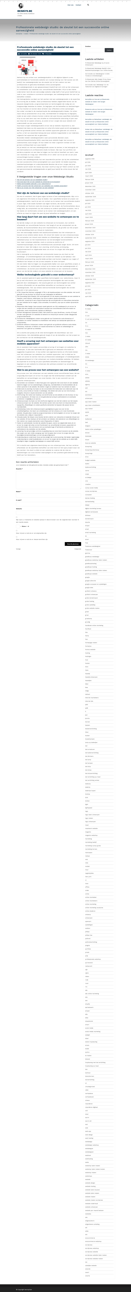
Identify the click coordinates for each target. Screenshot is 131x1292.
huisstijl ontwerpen (91, 677)
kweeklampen (90, 739)
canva (87, 470)
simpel (87, 1011)
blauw (87, 439)
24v (86, 350)
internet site (89, 701)
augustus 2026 (89, 159)
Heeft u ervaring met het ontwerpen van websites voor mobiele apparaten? (42, 186)
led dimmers (89, 756)
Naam (18, 491)
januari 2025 (89, 224)
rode (86, 980)
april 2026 (88, 172)
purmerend (89, 963)
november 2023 (90, 272)
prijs (86, 956)
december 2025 (90, 186)
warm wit (88, 1121)
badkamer (88, 419)
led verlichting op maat (92, 777)
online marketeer (91, 897)
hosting (87, 653)
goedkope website (91, 574)
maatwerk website (91, 828)
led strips (88, 770)
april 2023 (88, 296)
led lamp (88, 759)
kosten (87, 735)
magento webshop (91, 835)
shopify (87, 1004)
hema (87, 636)
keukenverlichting (91, 729)
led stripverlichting (91, 773)
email (87, 529)
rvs (86, 987)
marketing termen (91, 849)
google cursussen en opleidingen (96, 584)
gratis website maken (92, 608)
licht (86, 797)
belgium (87, 426)
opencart (88, 921)
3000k (87, 357)
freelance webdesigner (92, 546)
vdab (86, 1090)
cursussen (88, 495)
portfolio (88, 949)
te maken (88, 1055)
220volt (87, 343)
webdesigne (89, 1148)
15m (86, 333)
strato (87, 1045)
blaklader (88, 436)
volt (86, 1110)
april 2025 (88, 214)
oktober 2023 (89, 276)
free (86, 543)
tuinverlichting (89, 1080)
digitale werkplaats (91, 512)
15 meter (88, 329)
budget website (90, 460)
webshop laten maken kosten (95, 1169)
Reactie (19, 469)
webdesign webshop (92, 1145)
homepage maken (91, 642)
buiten (87, 464)
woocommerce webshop (93, 1241)
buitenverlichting (90, 467)
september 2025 (90, 196)
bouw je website (90, 443)
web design (89, 1135)
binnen (87, 433)
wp (86, 1262)
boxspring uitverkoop (92, 450)
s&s (86, 990)
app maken (89, 408)
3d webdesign (89, 360)
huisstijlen (88, 680)
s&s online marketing (92, 993)
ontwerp (88, 914)
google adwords (90, 581)
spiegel (87, 1035)
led (86, 746)
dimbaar (88, 515)
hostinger (88, 656)
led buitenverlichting (91, 753)
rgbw (87, 973)
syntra (87, 1052)
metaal (87, 856)
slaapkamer (89, 1021)
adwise (87, 381)
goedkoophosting (90, 563)
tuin (86, 1069)
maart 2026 (89, 176)
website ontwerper (91, 1207)
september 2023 (90, 279)
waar (87, 1114)
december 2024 (90, 227)
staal (86, 1038)
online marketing (90, 904)
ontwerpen (88, 918)
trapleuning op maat (92, 1066)
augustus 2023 (89, 283)
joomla (87, 718)
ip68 (86, 708)
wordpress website (91, 1252)
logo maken (89, 818)
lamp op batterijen (91, 742)
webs (87, 1162)
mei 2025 (88, 210)
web (86, 1128)
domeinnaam (89, 519)
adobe (87, 378)
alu (86, 391)
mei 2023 (88, 293)
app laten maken (91, 402)
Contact (78, 5)
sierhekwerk (89, 1007)
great (87, 612)
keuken (87, 725)
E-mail (19, 500)
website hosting (90, 1186)
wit (86, 1227)
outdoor (87, 928)
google (87, 577)
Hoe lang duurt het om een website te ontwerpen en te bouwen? (38, 182)
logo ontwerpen (90, 821)
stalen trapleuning (91, 1042)
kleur (87, 732)
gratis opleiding (90, 605)
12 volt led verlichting (92, 319)
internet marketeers (92, 698)
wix (86, 1234)
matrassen (88, 852)
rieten (87, 976)
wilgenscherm (89, 1221)
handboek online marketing (94, 625)
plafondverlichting (91, 942)
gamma (87, 553)
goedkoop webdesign (92, 556)
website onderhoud (91, 1203)
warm (87, 1117)
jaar (86, 715)
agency (87, 384)
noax (86, 883)
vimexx (87, 1100)
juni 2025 (88, 207)
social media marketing (92, 1031)
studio (26, 33)
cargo (87, 474)
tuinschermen (89, 1076)
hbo (86, 632)
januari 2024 (89, 265)
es (86, 536)
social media (89, 1028)
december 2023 (90, 269)
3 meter (87, 353)
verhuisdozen (89, 1097)
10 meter (88, 309)
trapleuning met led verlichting (95, 1062)
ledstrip (87, 787)
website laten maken (92, 1193)
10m (86, 312)
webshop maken (90, 1172)
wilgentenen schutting (92, 1224)
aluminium (88, 395)
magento (88, 832)
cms (86, 481)
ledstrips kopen (90, 790)
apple (87, 412)
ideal (86, 684)
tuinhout (87, 1073)
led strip (88, 766)
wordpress (88, 1245)
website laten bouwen (92, 1190)
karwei (87, 722)
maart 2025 (89, 217)
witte (86, 1231)
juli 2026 (87, 162)
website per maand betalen (94, 1210)
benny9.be (24, 11)
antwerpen (88, 398)
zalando (87, 1269)
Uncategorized (90, 1086)
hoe (86, 639)
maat (87, 825)
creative (87, 484)
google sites (89, 587)
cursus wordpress (91, 491)
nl (85, 880)
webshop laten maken (92, 1166)
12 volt (87, 316)
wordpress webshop (92, 1248)
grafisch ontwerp (91, 591)
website (87, 1179)
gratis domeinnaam (91, 598)
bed (86, 422)
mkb (86, 863)
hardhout (88, 629)
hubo (86, 670)
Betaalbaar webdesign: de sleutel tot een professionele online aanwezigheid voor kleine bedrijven (98, 122)
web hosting (89, 1138)
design (87, 505)
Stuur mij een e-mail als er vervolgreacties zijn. (31, 533)
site (86, 1014)
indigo (87, 691)
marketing (88, 839)
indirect (87, 694)
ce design (88, 477)
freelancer (88, 550)
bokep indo (89, 129)
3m (86, 364)
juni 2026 (88, 166)
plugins (87, 945)
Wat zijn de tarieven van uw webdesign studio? (32, 180)
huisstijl (87, 673)
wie (86, 1217)
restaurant (88, 966)
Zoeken (88, 46)
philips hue (88, 935)
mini (86, 859)
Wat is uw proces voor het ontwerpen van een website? (35, 188)
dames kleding (90, 498)
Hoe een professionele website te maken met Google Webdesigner (97, 101)
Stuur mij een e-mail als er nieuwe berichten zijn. (32, 539)
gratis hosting (89, 601)
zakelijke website (91, 1265)
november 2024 (90, 231)
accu (86, 374)
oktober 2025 (89, 193)
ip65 (86, 704)
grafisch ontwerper (91, 594)
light (86, 804)
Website (19, 509)
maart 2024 (89, 258)
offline (87, 887)
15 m (86, 326)
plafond (87, 938)
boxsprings (88, 453)
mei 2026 (88, 169)
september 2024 (90, 238)
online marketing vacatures (94, 907)
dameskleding (89, 501)
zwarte (87, 1276)
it (85, 711)
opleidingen (89, 925)
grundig (87, 622)
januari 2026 (89, 183)
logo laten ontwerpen (92, 815)
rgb (86, 969)
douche (87, 522)
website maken (90, 1197)
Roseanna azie (90, 109)
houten (87, 663)
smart (87, 1024)
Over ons (70, 5)
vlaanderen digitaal (91, 1107)
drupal (87, 525)
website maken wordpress (94, 1200)
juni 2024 (88, 248)
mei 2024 (88, 252)
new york (88, 876)
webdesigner (89, 1152)
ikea (86, 687)
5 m (86, 367)
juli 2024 (87, 245)
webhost (88, 1155)
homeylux (88, 646)
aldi (86, 388)
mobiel (87, 866)
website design (90, 1183)
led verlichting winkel (92, 780)
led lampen (89, 763)
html (86, 667)
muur (86, 870)
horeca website (90, 649)
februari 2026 (89, 179)
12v (86, 322)
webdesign (88, 1141)
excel (87, 539)
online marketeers (91, 901)
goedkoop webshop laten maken (96, 560)
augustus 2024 (89, 241)
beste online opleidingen (93, 429)
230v (86, 347)
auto (86, 415)
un (86, 1083)
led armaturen (90, 749)
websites (88, 1214)
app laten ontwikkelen (92, 405)
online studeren (90, 911)
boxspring (88, 446)
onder (87, 890)
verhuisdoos (89, 1093)
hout (86, 660)
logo (86, 811)
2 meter (87, 336)
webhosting (89, 1159)
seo (86, 1000)
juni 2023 (88, 289)
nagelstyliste (89, 873)
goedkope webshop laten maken (96, 570)
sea (86, 997)
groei (86, 615)
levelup (87, 794)
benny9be (88, 99)
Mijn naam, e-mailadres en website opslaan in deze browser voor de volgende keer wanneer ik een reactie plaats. (47, 521)
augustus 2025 (89, 200)
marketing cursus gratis (93, 846)
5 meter (87, 371)
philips (87, 932)
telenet (87, 1059)
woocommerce (90, 1238)
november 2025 (90, 190)
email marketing (90, 532)
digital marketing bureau (93, 508)
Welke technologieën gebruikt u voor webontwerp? (34, 184)
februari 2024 (89, 262)
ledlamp (88, 784)
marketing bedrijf (91, 842)
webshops (88, 1176)
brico (86, 457)
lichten (87, 801)
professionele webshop (93, 959)
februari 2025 (89, 221)
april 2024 (88, 255)
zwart (87, 1272)
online (87, 894)
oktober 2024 (89, 234)
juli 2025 (87, 203)
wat (86, 1124)
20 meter (88, 340)
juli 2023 (87, 286)
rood (86, 983)
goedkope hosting (91, 567)
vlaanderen (89, 1104)
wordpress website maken (94, 1258)
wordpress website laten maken (96, 1255)
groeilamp (88, 618)
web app (88, 1131)
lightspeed (88, 808)
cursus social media (91, 488)
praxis (87, 952)
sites (86, 1018)
